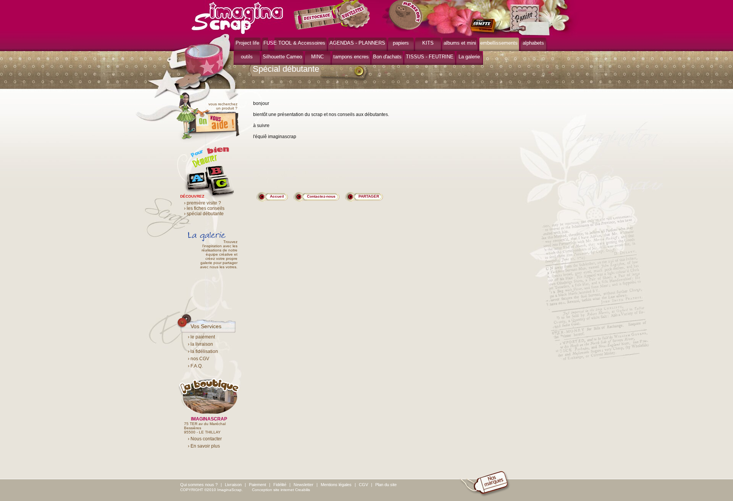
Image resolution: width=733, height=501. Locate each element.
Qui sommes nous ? (199, 484)
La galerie (469, 57)
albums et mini (460, 43)
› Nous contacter (205, 438)
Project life (247, 43)
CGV (363, 484)
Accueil (277, 196)
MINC (317, 57)
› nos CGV (198, 358)
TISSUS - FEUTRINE (430, 57)
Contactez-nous (321, 196)
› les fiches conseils (204, 208)
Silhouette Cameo (282, 57)
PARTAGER (368, 196)
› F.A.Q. (195, 366)
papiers (401, 43)
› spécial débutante (204, 213)
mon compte (484, 26)
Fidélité (279, 484)
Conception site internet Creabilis (281, 490)
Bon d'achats (387, 57)
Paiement (257, 484)
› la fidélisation (203, 351)
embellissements (499, 43)
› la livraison (200, 344)
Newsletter (303, 484)
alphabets (533, 43)
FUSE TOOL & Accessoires (294, 43)
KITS (428, 43)
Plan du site (386, 484)
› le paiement (201, 337)
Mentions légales (336, 484)
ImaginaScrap (237, 17)
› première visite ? (202, 203)
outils (247, 57)
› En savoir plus (204, 446)
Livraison (233, 484)
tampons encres (351, 57)
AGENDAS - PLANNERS (357, 43)
